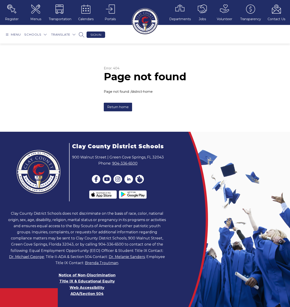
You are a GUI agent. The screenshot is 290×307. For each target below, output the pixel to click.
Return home (118, 107)
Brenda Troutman (101, 263)
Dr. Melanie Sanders (127, 257)
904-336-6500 (125, 163)
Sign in (95, 35)
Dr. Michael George (26, 257)
